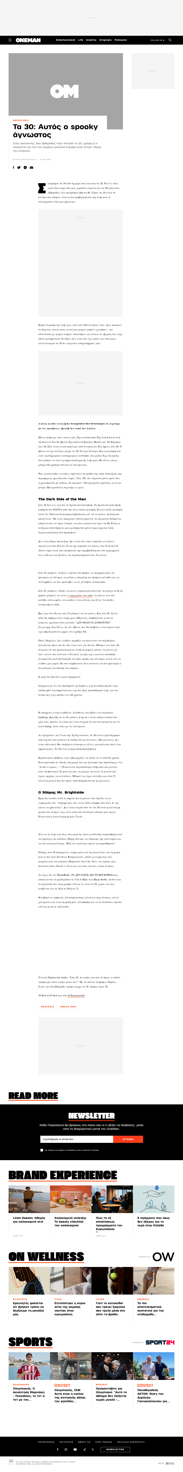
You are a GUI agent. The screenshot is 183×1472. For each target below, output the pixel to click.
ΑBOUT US (84, 1442)
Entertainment (65, 40)
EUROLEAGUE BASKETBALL (62, 1385)
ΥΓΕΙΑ (58, 1299)
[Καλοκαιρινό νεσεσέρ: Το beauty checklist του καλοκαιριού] (71, 1199)
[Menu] (10, 40)
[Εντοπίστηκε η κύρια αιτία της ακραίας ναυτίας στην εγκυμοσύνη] (71, 1281)
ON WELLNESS (46, 1258)
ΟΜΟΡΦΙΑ (143, 1299)
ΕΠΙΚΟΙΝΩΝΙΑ (46, 1442)
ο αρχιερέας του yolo (80, 595)
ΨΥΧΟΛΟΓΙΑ (20, 1299)
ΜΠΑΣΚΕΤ (102, 1385)
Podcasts (121, 40)
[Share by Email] (31, 167)
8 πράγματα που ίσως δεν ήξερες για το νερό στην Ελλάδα (153, 1221)
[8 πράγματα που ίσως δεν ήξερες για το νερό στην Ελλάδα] (153, 1199)
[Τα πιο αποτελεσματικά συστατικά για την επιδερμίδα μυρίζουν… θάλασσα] (153, 1281)
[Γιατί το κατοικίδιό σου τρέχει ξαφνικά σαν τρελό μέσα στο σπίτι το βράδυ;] (112, 1281)
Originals (106, 40)
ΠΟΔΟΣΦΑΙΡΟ (21, 1385)
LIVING (100, 1299)
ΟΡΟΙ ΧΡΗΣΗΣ (103, 1442)
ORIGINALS (47, 1007)
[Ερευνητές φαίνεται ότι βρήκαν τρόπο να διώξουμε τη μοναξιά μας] (29, 1281)
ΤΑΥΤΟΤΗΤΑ (66, 1442)
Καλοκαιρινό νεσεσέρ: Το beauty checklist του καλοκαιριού (70, 1221)
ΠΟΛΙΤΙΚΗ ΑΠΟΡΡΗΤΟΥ (131, 1442)
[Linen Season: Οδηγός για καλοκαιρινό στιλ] (29, 1199)
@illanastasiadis (76, 995)
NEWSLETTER (115, 1450)
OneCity (91, 40)
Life (80, 40)
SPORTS (31, 1343)
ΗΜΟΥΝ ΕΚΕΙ (21, 120)
